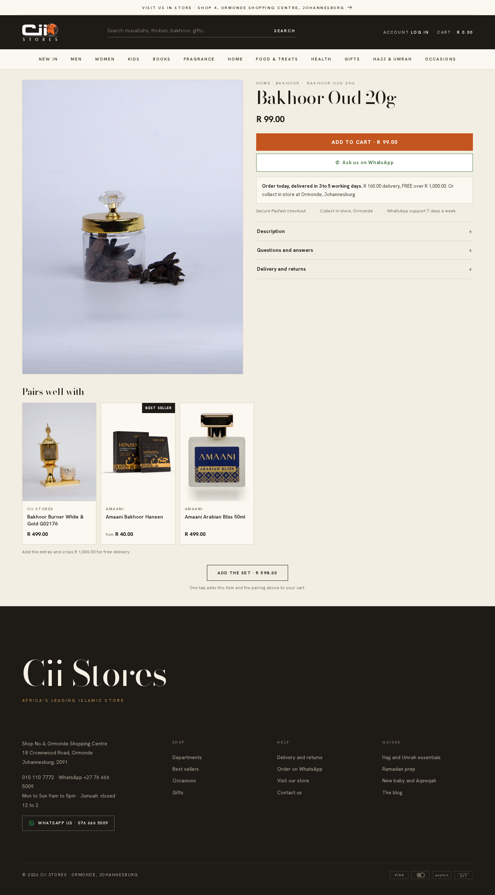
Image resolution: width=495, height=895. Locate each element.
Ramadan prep (398, 769)
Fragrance (199, 59)
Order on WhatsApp (300, 769)
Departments (187, 757)
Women (105, 59)
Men (76, 59)
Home (235, 59)
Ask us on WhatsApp (365, 162)
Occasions (440, 59)
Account (406, 32)
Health (321, 59)
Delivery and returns (281, 269)
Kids (134, 59)
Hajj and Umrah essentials (411, 757)
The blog (392, 792)
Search (285, 30)
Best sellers (185, 769)
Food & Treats (277, 59)
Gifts (352, 59)
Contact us (289, 792)
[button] (455, 32)
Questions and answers (285, 250)
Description (271, 231)
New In (48, 59)
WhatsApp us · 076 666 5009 (73, 822)
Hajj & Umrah (392, 59)
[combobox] (188, 30)
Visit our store (293, 780)
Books (162, 59)
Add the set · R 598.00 (247, 573)
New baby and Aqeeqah (409, 780)
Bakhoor (288, 83)
